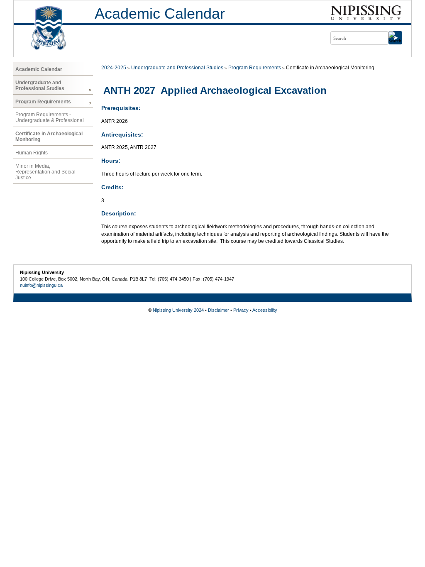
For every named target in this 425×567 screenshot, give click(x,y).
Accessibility (264, 310)
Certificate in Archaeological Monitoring (49, 136)
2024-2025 (113, 68)
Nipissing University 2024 (178, 310)
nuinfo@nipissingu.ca (41, 285)
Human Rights (31, 153)
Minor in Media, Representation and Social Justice (45, 172)
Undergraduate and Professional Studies (39, 85)
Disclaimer (218, 310)
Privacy (241, 310)
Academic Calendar (160, 13)
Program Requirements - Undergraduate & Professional (49, 117)
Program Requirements (43, 102)
